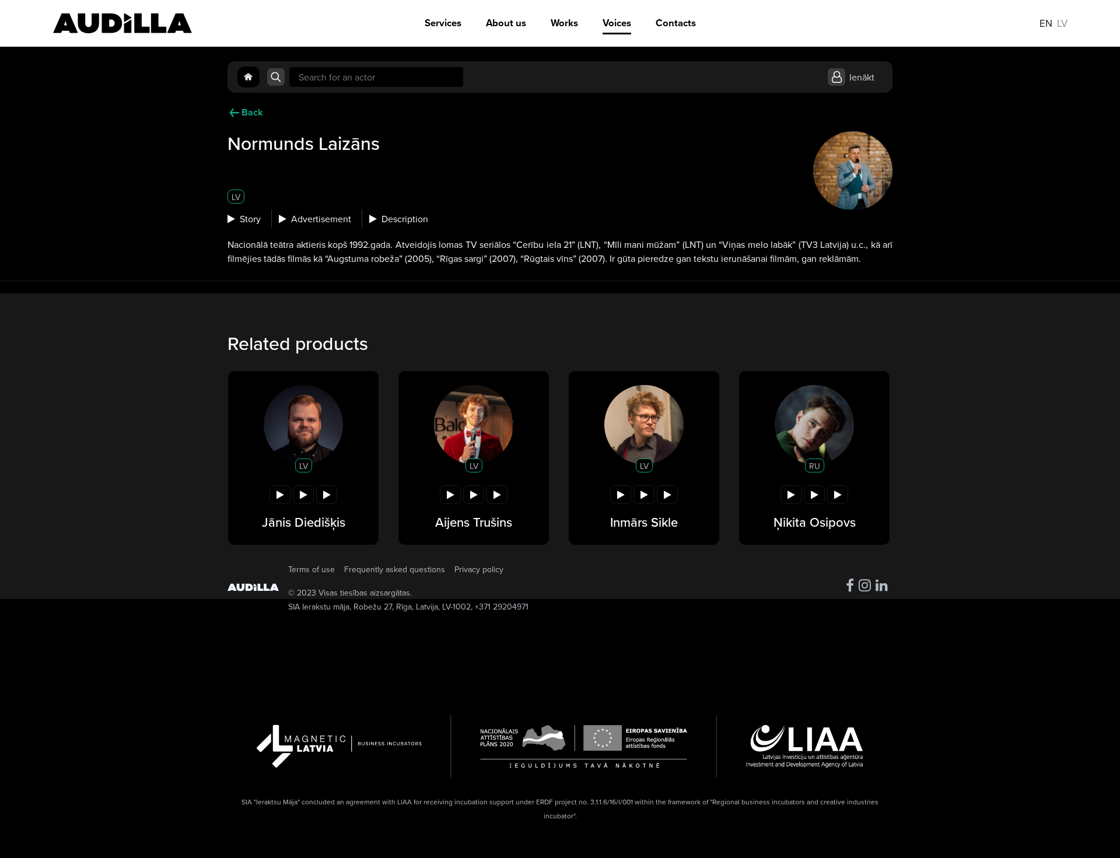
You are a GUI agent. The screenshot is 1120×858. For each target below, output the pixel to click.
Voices (617, 23)
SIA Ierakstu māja (318, 606)
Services (443, 23)
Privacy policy (478, 569)
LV (236, 197)
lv (1062, 23)
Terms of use (311, 569)
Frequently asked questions (394, 569)
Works (564, 23)
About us (506, 23)
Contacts (676, 23)
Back (252, 112)
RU (814, 466)
